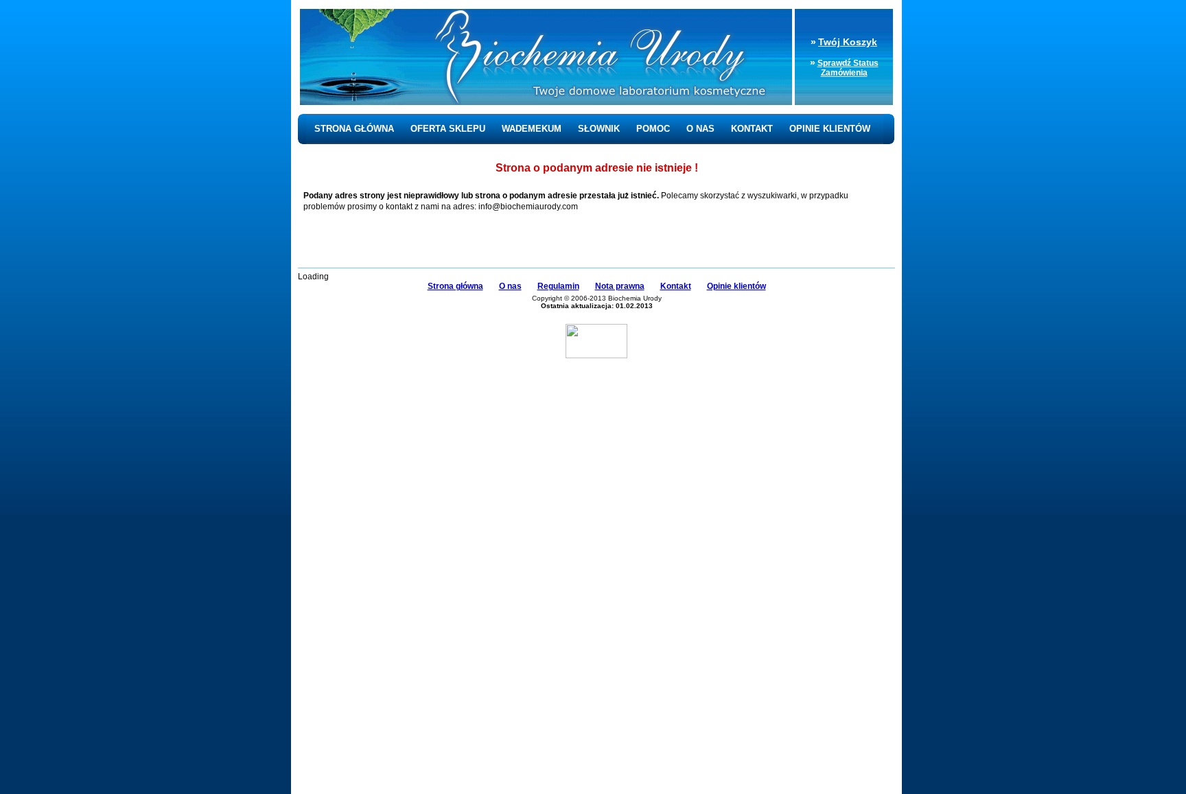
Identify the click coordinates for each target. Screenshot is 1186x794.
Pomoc (653, 129)
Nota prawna (619, 286)
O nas (700, 129)
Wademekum (531, 129)
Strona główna (354, 129)
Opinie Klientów (829, 129)
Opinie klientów (736, 286)
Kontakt (752, 129)
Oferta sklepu (447, 129)
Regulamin (558, 286)
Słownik (599, 129)
